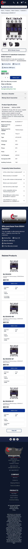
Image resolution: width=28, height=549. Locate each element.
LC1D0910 (19, 276)
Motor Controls (15, 10)
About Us (15, 477)
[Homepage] (3, 2)
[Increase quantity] (7, 77)
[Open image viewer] (14, 28)
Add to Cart (15, 77)
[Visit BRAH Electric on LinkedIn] (10, 439)
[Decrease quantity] (3, 77)
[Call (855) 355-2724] (13, 2)
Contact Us (15, 480)
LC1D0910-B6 (20, 318)
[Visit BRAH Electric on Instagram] (17, 439)
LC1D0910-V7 (18, 125)
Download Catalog (14, 499)
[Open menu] (25, 2)
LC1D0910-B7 (20, 361)
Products (7, 10)
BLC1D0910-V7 (19, 121)
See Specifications (21, 60)
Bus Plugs (14, 493)
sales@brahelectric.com (14, 467)
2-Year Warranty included (10, 81)
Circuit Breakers (14, 495)
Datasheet (6, 107)
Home (2, 10)
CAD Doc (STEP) (16, 107)
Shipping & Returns (15, 483)
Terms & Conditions (15, 485)
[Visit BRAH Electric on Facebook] (14, 439)
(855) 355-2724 (8, 87)
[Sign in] (17, 2)
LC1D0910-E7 (20, 403)
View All (14, 430)
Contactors (23, 10)
